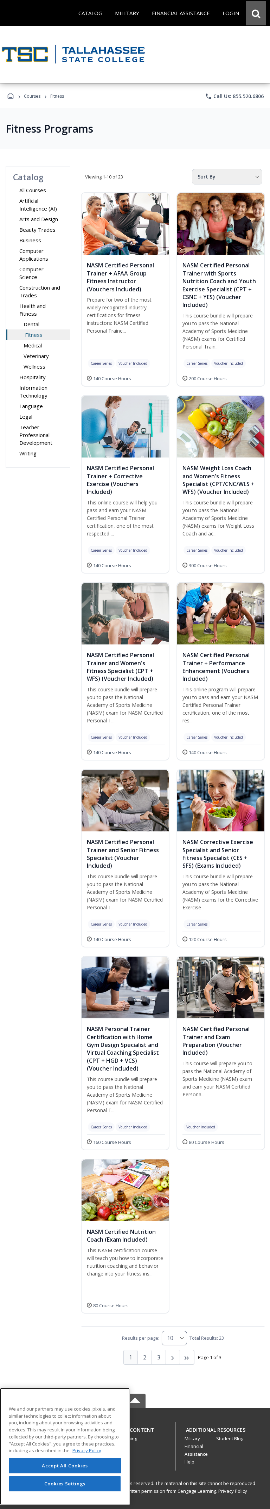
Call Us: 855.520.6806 (234, 96)
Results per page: (140, 1338)
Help (189, 1462)
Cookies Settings (65, 1483)
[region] (65, 1446)
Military (192, 1438)
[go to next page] (173, 1357)
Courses (32, 96)
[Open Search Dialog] (256, 13)
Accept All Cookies (65, 1465)
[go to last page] (187, 1357)
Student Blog (229, 1438)
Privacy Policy (232, 1491)
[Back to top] (135, 1433)
